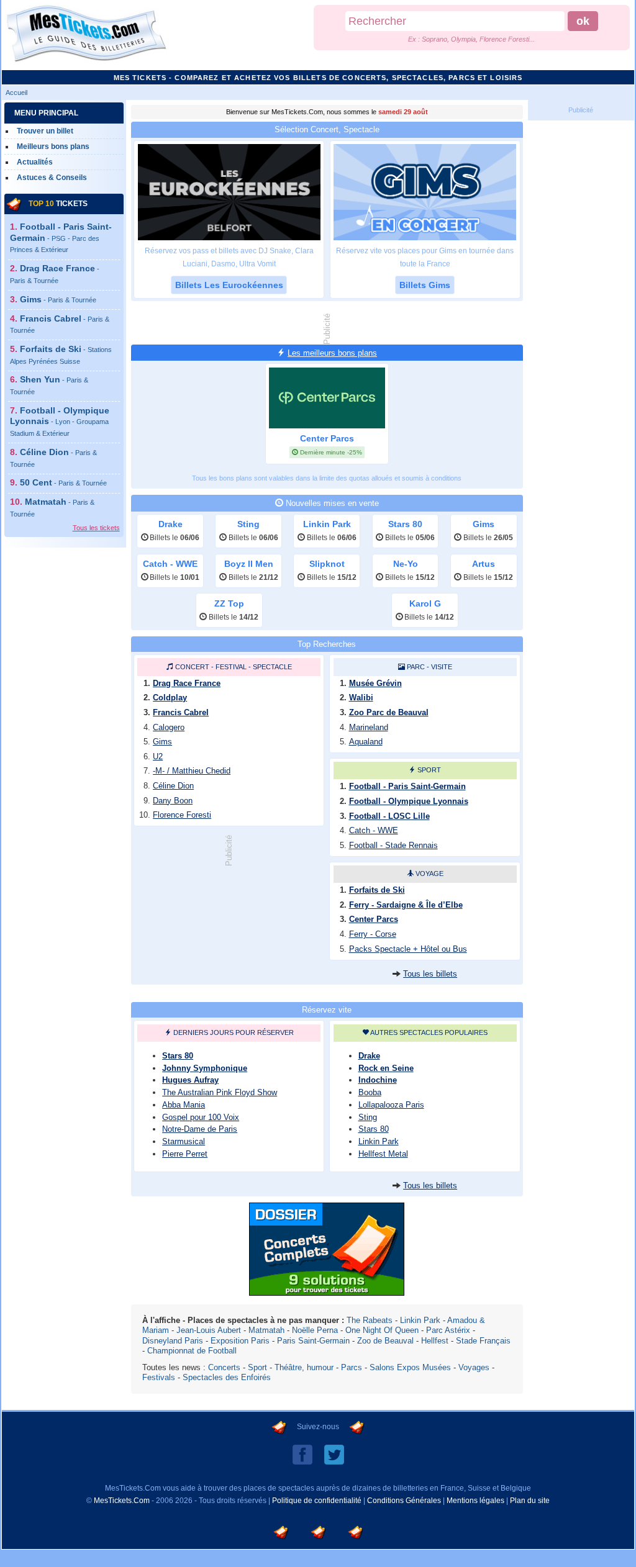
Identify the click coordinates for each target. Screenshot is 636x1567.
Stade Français (483, 1340)
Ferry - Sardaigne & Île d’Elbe (406, 905)
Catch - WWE (373, 830)
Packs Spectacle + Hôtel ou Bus (408, 949)
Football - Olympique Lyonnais (59, 421)
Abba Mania (183, 1104)
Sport (429, 770)
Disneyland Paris (172, 1340)
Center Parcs (373, 919)
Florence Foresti (182, 815)
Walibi (361, 697)
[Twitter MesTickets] (334, 1454)
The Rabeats (370, 1320)
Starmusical (183, 1141)
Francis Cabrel (181, 712)
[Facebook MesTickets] (302, 1454)
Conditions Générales (404, 1500)
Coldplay (170, 697)
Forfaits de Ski (377, 890)
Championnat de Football (192, 1350)
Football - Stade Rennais (393, 845)
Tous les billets (430, 973)
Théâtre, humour (304, 1367)
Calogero (168, 727)
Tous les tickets (96, 527)
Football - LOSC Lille (389, 816)
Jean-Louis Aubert (208, 1330)
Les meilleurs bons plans (332, 353)
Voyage (429, 873)
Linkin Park (378, 1141)
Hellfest (434, 1340)
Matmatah (266, 1330)
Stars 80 (177, 1055)
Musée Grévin (375, 683)
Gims (58, 299)
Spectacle (272, 667)
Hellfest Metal (383, 1153)
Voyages (473, 1367)
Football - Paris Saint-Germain (61, 237)
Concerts (224, 1367)
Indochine (377, 1080)
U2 (158, 756)
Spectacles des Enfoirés (227, 1377)
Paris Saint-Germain (313, 1340)
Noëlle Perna (315, 1330)
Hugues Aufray (190, 1080)
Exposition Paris (240, 1340)
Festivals (158, 1377)
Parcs (351, 1367)
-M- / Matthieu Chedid (191, 770)
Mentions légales (475, 1500)
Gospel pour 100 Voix (200, 1117)
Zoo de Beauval (385, 1340)
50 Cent (63, 482)
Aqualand (366, 741)
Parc (416, 667)
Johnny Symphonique (204, 1068)
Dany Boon (173, 800)
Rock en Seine (386, 1068)
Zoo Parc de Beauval (389, 712)
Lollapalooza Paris (391, 1104)
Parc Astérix (448, 1330)
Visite (441, 667)
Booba (369, 1092)
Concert (192, 667)
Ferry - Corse (372, 934)
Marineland (368, 727)
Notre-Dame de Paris (199, 1129)
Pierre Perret (184, 1153)
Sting (367, 1117)
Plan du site (530, 1500)
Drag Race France (186, 683)
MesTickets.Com (122, 1500)
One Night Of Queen (382, 1330)
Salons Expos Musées (410, 1367)
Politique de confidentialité (316, 1500)
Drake (369, 1055)
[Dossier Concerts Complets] (326, 1292)
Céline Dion (173, 785)
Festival (231, 667)
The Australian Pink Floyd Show (219, 1092)
